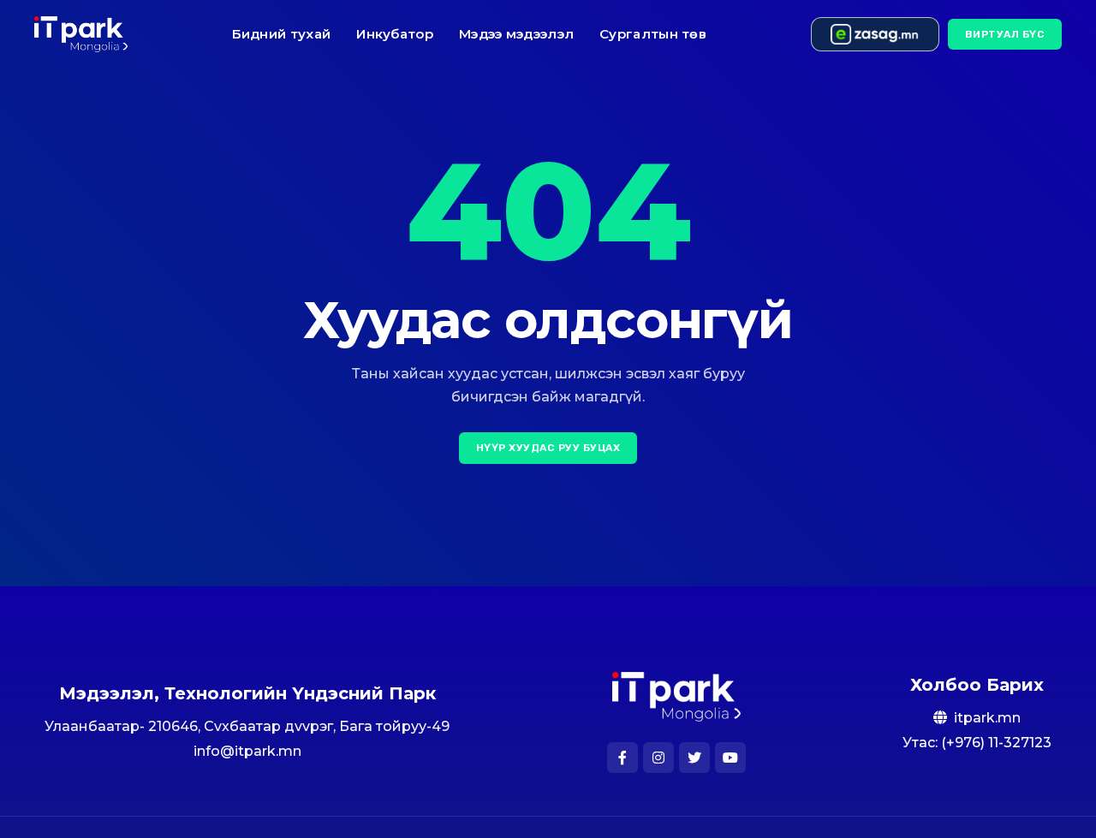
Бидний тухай (281, 34)
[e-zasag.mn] (875, 34)
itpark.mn (987, 718)
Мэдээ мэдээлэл (516, 34)
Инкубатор (394, 34)
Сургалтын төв (652, 34)
